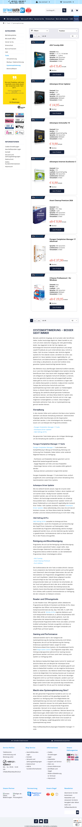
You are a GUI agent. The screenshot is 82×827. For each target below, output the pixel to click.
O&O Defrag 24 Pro (40, 432)
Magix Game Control (44, 650)
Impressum (9, 166)
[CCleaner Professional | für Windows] (40, 292)
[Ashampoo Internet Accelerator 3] (40, 176)
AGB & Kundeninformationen (12, 163)
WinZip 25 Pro (50, 612)
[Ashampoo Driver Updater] (40, 98)
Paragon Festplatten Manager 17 (44, 447)
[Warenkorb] (77, 10)
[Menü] (79, 819)
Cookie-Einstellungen (12, 147)
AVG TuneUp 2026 (57, 45)
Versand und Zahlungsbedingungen (12, 155)
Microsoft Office (10, 38)
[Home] (4, 18)
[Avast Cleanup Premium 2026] (40, 215)
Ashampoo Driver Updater (60, 84)
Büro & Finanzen (10, 49)
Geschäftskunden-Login (13, 149)
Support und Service (55, 762)
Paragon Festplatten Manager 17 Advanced (63, 240)
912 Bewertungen (15, 102)
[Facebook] (36, 821)
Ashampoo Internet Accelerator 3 (63, 162)
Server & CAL (9, 42)
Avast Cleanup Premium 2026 (61, 200)
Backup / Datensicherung (15, 62)
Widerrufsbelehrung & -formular (55, 774)
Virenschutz (9, 45)
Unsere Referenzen (54, 766)
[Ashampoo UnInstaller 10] (40, 137)
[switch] (77, 825)
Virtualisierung (11, 59)
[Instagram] (46, 821)
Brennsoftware (11, 69)
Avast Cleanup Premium (42, 561)
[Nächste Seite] (35, 36)
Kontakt (7, 152)
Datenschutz (9, 159)
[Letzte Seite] (39, 36)
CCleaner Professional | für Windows (60, 279)
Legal (49, 757)
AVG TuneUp (38, 558)
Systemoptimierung (13, 65)
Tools (7, 55)
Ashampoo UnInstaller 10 (60, 123)
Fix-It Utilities (38, 563)
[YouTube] (41, 821)
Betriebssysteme (10, 35)
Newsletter (51, 759)
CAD (6, 52)
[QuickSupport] (34, 794)
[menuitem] (77, 10)
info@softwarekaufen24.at (12, 772)
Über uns (51, 764)
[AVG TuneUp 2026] (40, 59)
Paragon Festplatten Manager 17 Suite (47, 427)
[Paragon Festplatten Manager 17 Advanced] (40, 253)
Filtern (36, 31)
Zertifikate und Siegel (53, 770)
